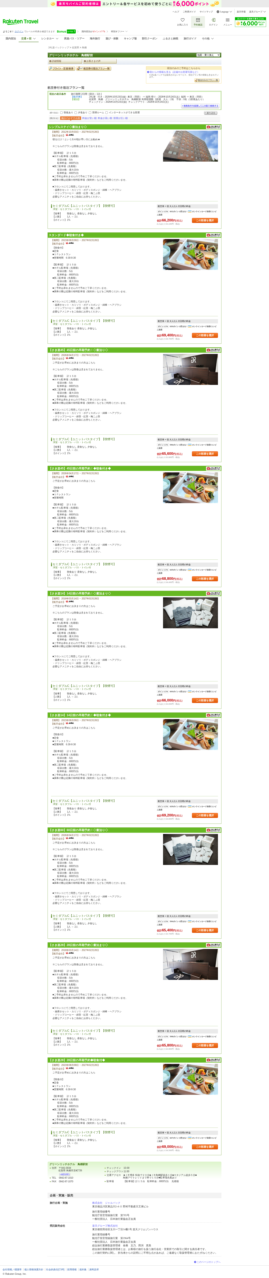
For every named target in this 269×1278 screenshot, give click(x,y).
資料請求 (94, 1269)
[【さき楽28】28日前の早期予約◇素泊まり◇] (190, 964)
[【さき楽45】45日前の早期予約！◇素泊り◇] (190, 369)
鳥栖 (84, 47)
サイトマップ (206, 11)
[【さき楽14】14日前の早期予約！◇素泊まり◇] (190, 612)
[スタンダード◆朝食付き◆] (190, 254)
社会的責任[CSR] (55, 1269)
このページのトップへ (209, 1262)
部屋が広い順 (120, 118)
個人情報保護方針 (33, 1269)
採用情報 (72, 1269)
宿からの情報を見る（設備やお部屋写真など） (174, 72)
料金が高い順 (105, 118)
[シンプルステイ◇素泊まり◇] (190, 146)
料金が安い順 (89, 118)
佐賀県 (75, 47)
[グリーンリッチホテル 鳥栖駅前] (64, 1174)
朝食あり (68, 112)
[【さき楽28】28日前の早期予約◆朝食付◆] (190, 1079)
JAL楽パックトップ (58, 47)
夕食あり (82, 112)
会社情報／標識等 (12, 1269)
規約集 (83, 1269)
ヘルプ (176, 11)
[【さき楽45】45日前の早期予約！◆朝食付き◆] (190, 487)
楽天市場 (241, 11)
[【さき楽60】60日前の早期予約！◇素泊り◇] (190, 849)
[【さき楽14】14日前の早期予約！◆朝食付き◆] (190, 734)
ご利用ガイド (189, 11)
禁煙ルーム (98, 112)
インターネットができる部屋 (124, 112)
